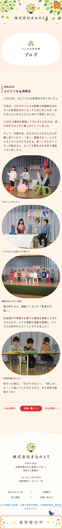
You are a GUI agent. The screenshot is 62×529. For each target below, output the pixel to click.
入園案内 (46, 492)
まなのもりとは (15, 492)
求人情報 (15, 497)
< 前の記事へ (9, 408)
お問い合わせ (46, 497)
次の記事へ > (51, 408)
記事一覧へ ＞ (31, 408)
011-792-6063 (33, 477)
